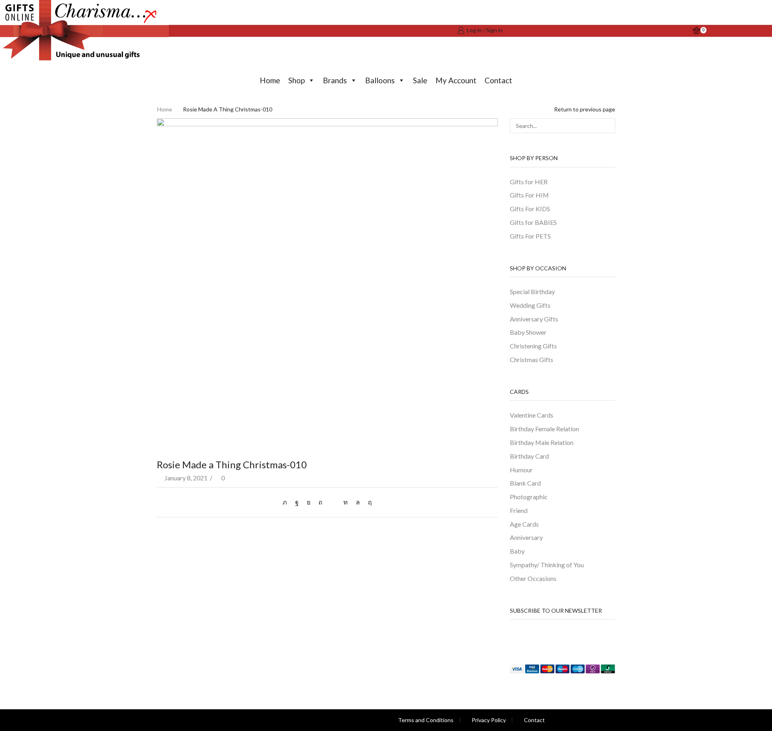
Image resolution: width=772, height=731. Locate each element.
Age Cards (524, 524)
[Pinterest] (320, 502)
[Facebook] (297, 502)
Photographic (529, 496)
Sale (420, 80)
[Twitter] (287, 502)
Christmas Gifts (531, 359)
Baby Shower (528, 332)
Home (270, 80)
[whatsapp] (358, 502)
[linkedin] (345, 502)
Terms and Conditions (426, 720)
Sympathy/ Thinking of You (547, 564)
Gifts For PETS (530, 236)
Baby (517, 551)
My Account (455, 80)
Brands (335, 80)
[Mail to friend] (332, 502)
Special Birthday (532, 291)
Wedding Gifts (530, 305)
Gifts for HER (529, 181)
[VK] (308, 502)
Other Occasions (533, 578)
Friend (519, 510)
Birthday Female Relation (544, 428)
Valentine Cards (531, 415)
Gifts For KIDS (530, 208)
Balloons (380, 80)
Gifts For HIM (529, 195)
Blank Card (525, 483)
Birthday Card (529, 456)
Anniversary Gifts (534, 319)
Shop (296, 80)
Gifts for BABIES (533, 222)
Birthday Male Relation (541, 442)
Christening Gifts (533, 346)
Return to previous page (584, 109)
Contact (498, 80)
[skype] (368, 502)
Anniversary (526, 537)
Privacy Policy (489, 720)
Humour (521, 470)
